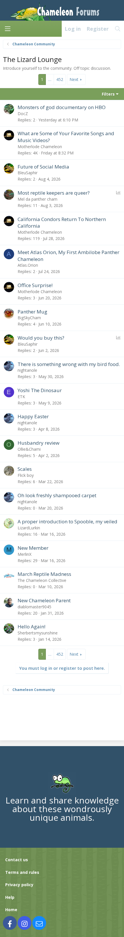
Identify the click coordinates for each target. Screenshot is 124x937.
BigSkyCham (29, 317)
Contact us (16, 859)
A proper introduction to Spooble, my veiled (67, 521)
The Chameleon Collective (42, 580)
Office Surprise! (35, 285)
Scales (25, 469)
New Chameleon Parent (44, 600)
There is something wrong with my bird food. (69, 364)
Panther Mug (32, 311)
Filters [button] (108, 94)
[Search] (118, 29)
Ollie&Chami (29, 449)
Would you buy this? (41, 337)
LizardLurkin (29, 528)
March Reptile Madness (44, 574)
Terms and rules (22, 872)
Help (9, 897)
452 (59, 79)
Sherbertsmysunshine (38, 633)
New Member (33, 548)
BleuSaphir (27, 172)
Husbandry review (38, 443)
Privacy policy (19, 884)
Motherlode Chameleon (40, 146)
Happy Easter (33, 416)
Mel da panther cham (37, 199)
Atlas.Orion (28, 265)
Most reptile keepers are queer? (54, 192)
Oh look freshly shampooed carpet (57, 495)
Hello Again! (31, 626)
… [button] (49, 79)
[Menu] (7, 29)
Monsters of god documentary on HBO (62, 107)
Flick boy (26, 475)
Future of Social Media (43, 166)
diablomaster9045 (34, 606)
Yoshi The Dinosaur (40, 390)
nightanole (27, 370)
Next (73, 79)
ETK (21, 396)
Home (11, 909)
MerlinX (24, 554)
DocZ (23, 113)
